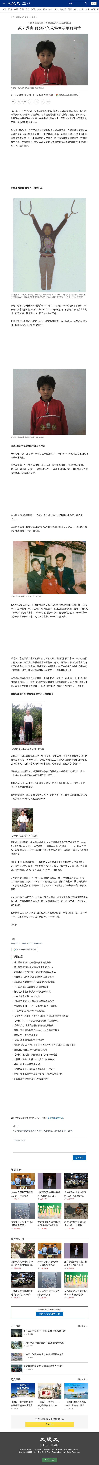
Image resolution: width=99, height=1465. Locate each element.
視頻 (56, 9)
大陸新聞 (24, 17)
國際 (27, 9)
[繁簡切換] (48, 102)
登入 (93, 3)
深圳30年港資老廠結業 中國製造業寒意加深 (44, 1342)
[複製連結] (30, 101)
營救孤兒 (38, 943)
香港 (45, 9)
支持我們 (49, 1424)
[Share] (12, 1199)
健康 (51, 9)
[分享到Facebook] (13, 102)
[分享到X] (24, 102)
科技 (76, 9)
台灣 (39, 9)
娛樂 (82, 9)
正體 (24, 3)
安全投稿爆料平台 (55, 1118)
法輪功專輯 (27, 943)
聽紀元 (63, 9)
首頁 (4, 9)
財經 (70, 9)
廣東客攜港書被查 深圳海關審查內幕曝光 (43, 1366)
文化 (87, 9)
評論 (33, 9)
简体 (28, 3)
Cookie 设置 (49, 1460)
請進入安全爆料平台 (49, 1313)
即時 (10, 9)
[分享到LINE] (19, 102)
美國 (22, 9)
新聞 (18, 17)
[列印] (36, 102)
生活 (93, 9)
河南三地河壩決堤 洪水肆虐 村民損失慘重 (43, 1354)
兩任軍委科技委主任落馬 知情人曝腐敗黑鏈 (44, 1331)
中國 (16, 9)
